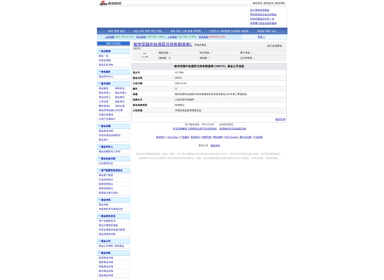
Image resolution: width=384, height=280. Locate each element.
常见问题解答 (180, 128)
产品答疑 (258, 137)
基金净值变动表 (107, 234)
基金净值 (103, 204)
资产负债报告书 (107, 220)
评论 (141, 31)
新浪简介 (161, 137)
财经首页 (257, 3)
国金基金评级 (106, 275)
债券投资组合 (106, 188)
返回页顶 (280, 119)
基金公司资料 (106, 246)
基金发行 (103, 139)
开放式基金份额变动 (109, 135)
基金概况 (103, 88)
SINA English (231, 137)
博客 (268, 31)
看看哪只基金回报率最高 (263, 23)
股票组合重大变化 (108, 192)
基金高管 (120, 97)
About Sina (172, 137)
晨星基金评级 (106, 262)
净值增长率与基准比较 (111, 209)
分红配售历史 (106, 163)
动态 (136, 31)
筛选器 (245, 31)
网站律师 (218, 137)
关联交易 (120, 106)
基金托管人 (105, 97)
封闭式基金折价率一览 (262, 18)
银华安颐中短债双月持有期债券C (163, 44)
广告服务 (184, 137)
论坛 (273, 31)
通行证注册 (245, 137)
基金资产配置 (106, 175)
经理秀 (197, 31)
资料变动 (120, 88)
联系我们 (195, 137)
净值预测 (225, 31)
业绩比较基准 (106, 114)
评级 (172, 31)
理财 (116, 31)
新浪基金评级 (106, 257)
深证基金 (203, 36)
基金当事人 (121, 92)
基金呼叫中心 (106, 76)
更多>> (257, 36)
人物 (184, 31)
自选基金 (235, 31)
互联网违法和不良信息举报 (202, 128)
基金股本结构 (106, 130)
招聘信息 (207, 137)
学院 (159, 31)
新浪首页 (269, 3)
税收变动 (120, 101)
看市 (147, 31)
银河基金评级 (106, 271)
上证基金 (172, 36)
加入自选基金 (274, 45)
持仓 (153, 31)
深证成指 (141, 36)
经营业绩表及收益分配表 (112, 229)
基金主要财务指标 (108, 225)
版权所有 (215, 145)
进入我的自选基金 (259, 10)
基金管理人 (105, 92)
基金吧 (261, 31)
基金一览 (103, 56)
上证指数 (110, 36)
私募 (190, 31)
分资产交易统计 (107, 119)
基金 (122, 31)
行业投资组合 (106, 179)
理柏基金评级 (106, 266)
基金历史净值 (106, 64)
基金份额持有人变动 (109, 151)
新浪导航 (280, 3)
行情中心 (214, 31)
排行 (178, 31)
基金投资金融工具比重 (111, 110)
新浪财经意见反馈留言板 (233, 128)
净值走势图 (105, 60)
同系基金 (119, 246)
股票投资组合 (106, 184)
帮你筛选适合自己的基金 (263, 14)
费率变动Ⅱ (104, 106)
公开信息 (103, 101)
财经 (110, 31)
